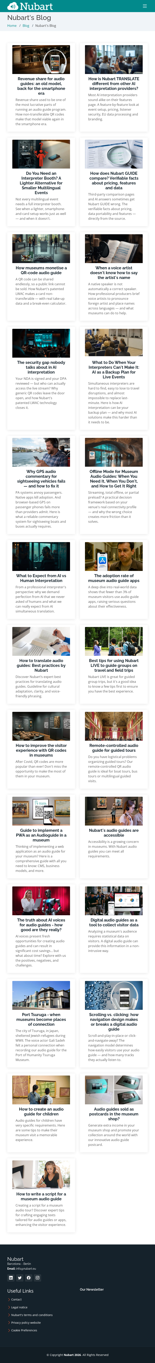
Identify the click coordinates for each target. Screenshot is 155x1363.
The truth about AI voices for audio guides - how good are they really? (41, 925)
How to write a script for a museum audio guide (41, 1196)
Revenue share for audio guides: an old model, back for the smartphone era (41, 86)
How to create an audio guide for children (41, 1111)
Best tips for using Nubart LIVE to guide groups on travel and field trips (114, 665)
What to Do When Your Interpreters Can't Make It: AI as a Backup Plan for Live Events (114, 369)
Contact (16, 1299)
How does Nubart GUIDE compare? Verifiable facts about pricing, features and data (113, 180)
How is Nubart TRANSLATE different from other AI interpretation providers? (113, 83)
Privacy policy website (26, 1322)
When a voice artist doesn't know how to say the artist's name (114, 273)
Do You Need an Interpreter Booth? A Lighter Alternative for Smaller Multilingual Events (41, 183)
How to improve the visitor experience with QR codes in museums (41, 750)
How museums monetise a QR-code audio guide (41, 270)
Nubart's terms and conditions (32, 1315)
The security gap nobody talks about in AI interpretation (41, 367)
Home (12, 25)
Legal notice (19, 1307)
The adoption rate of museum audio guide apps (113, 578)
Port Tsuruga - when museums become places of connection (41, 1019)
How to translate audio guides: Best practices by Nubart (41, 665)
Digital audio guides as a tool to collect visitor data (113, 922)
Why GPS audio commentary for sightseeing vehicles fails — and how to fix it (41, 478)
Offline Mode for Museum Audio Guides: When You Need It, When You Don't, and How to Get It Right (114, 478)
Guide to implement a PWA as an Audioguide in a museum (41, 835)
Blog (26, 25)
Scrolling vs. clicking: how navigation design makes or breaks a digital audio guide (114, 1022)
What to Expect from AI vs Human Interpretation (41, 578)
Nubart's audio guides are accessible (114, 833)
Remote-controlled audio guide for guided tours (113, 748)
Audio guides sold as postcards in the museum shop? (113, 1114)
